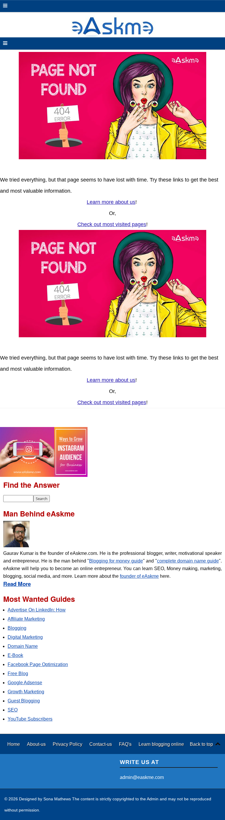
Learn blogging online (161, 744)
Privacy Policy (68, 744)
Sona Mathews (57, 799)
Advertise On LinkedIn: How (37, 609)
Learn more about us (111, 202)
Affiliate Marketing (26, 618)
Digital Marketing (25, 637)
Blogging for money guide (116, 560)
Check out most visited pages (111, 224)
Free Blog (18, 673)
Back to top (201, 744)
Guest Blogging (24, 700)
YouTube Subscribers (30, 718)
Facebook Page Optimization (38, 664)
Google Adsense (25, 682)
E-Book (15, 655)
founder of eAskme (139, 576)
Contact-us (101, 744)
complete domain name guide (188, 560)
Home (14, 744)
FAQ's (126, 744)
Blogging (17, 628)
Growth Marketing (26, 691)
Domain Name (23, 646)
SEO (13, 709)
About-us (37, 744)
